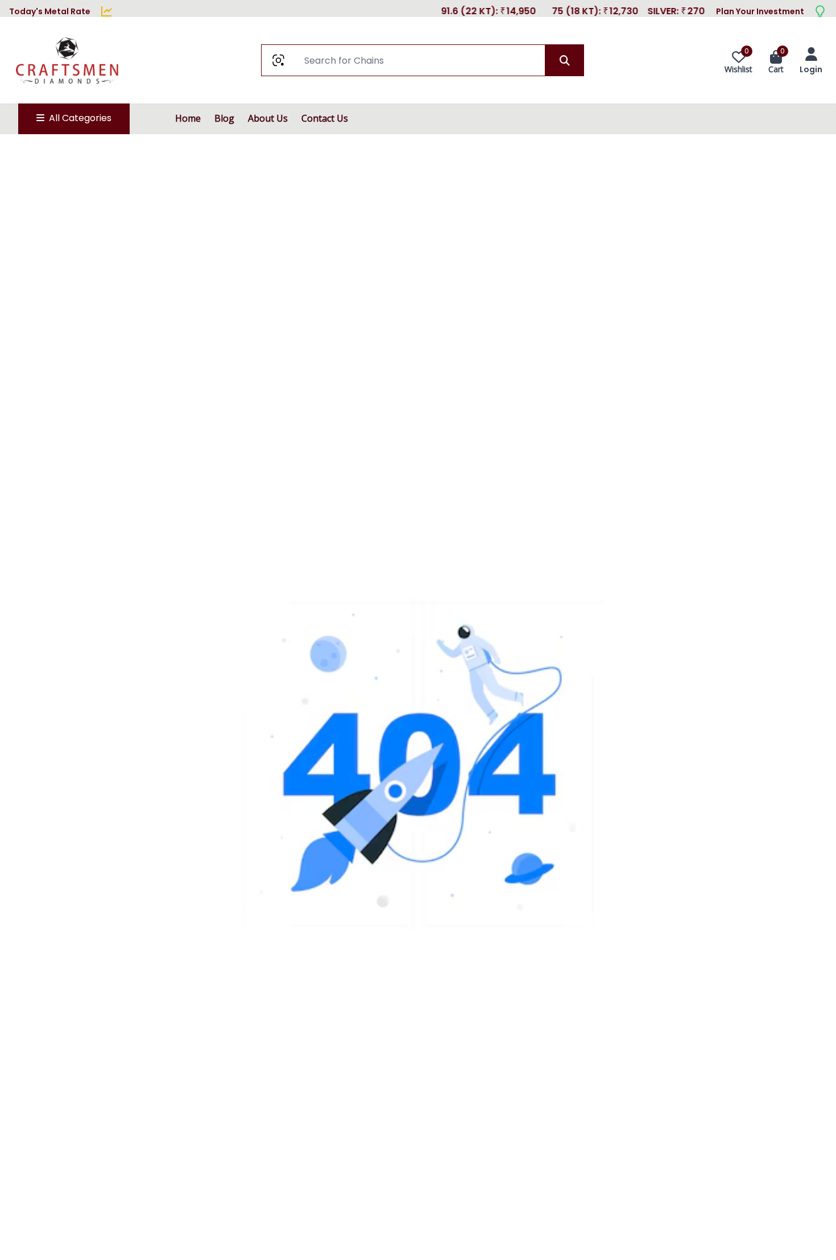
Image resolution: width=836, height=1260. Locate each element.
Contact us (324, 118)
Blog (224, 118)
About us (268, 118)
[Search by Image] (278, 60)
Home (188, 118)
